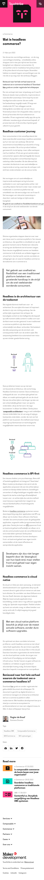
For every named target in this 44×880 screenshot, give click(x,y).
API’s (27, 525)
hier (12, 686)
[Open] (40, 4)
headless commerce (17, 511)
